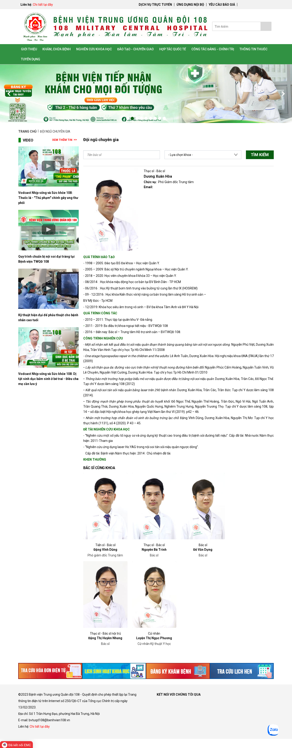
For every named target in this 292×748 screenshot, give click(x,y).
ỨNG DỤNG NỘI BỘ (190, 4)
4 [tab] (141, 118)
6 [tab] (150, 118)
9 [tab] (164, 118)
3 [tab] (136, 118)
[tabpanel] (146, 93)
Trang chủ (27, 131)
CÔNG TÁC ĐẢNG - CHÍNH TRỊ (212, 49)
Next (282, 93)
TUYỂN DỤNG (30, 59)
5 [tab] (146, 118)
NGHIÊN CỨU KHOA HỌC (94, 49)
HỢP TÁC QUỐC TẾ (172, 49)
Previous (9, 93)
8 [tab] (159, 118)
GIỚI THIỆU (29, 49)
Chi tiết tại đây (43, 4)
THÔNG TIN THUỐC (253, 49)
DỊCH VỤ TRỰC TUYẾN (155, 4)
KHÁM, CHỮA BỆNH (56, 49)
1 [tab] (127, 118)
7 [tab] (155, 118)
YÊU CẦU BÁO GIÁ (222, 4)
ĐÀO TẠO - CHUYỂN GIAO (135, 49)
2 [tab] (132, 118)
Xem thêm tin (62, 140)
